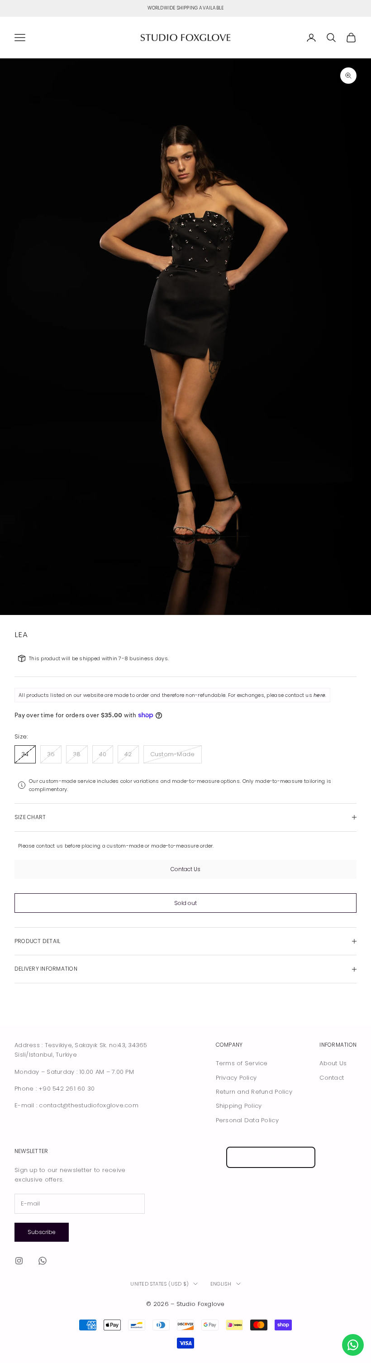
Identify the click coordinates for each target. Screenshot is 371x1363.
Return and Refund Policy (254, 1091)
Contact (331, 1077)
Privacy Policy (236, 1077)
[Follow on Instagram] (19, 1260)
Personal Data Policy (247, 1120)
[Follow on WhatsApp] (42, 1260)
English (221, 1283)
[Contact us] (353, 1345)
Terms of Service (242, 1063)
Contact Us (185, 869)
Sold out (185, 903)
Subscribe (42, 1232)
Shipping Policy (239, 1105)
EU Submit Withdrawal (270, 1157)
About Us (333, 1063)
